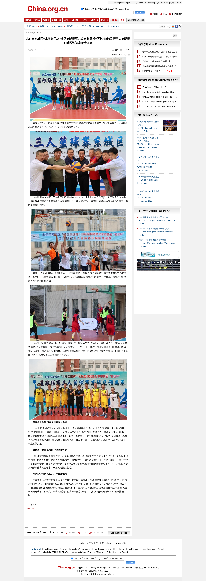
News (32, 26)
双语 (27, 32)
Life (44, 26)
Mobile (72, 533)
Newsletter (98, 533)
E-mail (126, 50)
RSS (84, 533)
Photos (113, 26)
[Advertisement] (78, 521)
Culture (57, 26)
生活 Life (35, 32)
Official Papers (93, 26)
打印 (117, 50)
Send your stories (119, 533)
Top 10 (72, 26)
